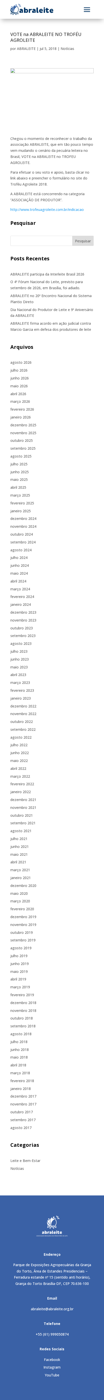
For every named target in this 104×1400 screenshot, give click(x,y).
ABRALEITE (26, 48)
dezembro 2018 (23, 1002)
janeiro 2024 (20, 604)
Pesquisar (83, 241)
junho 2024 (19, 565)
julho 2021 (19, 838)
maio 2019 (19, 971)
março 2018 (20, 1072)
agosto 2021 (21, 830)
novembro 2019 (23, 924)
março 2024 (20, 589)
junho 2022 (19, 752)
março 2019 (20, 987)
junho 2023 (19, 659)
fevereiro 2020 (22, 908)
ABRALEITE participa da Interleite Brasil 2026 (47, 274)
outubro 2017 (21, 1112)
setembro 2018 (23, 1026)
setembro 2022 (23, 729)
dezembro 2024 (23, 518)
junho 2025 (19, 471)
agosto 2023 (21, 643)
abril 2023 (18, 674)
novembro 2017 (23, 1104)
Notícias (67, 48)
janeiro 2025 (20, 510)
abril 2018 (18, 1065)
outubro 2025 (21, 440)
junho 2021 (19, 846)
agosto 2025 (21, 456)
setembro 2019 (23, 940)
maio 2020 (19, 893)
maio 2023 (19, 667)
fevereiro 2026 (22, 409)
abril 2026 (18, 393)
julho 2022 (19, 744)
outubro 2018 (21, 1018)
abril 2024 (18, 581)
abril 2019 (18, 979)
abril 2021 (18, 862)
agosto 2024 (21, 550)
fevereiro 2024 (22, 596)
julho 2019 (19, 955)
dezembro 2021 (23, 799)
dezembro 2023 (23, 612)
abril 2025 (18, 487)
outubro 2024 (21, 534)
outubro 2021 (21, 815)
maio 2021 (19, 854)
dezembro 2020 (23, 885)
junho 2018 (19, 1049)
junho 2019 (19, 963)
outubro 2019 (21, 932)
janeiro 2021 (20, 877)
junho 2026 (19, 378)
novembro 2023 (23, 620)
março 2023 (20, 682)
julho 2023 (19, 651)
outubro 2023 (21, 628)
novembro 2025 (23, 432)
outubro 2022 (21, 721)
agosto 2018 (21, 1033)
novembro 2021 (23, 807)
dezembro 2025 (23, 425)
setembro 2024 (23, 542)
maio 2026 (19, 386)
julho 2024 (19, 557)
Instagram (52, 1367)
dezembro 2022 (23, 706)
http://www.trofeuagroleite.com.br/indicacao (47, 209)
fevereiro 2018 (22, 1080)
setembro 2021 (23, 823)
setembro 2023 (23, 635)
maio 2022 (19, 760)
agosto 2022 (21, 737)
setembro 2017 (23, 1119)
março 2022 (20, 776)
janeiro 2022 (20, 791)
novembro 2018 (23, 1010)
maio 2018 (19, 1057)
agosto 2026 (21, 362)
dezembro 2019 (23, 916)
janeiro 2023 (20, 698)
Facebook (52, 1359)
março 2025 (20, 495)
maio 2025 (19, 479)
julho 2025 (19, 464)
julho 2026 (19, 370)
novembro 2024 (23, 526)
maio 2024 (19, 573)
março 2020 (20, 901)
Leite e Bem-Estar (25, 1160)
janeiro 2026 (20, 417)
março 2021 (20, 869)
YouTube (52, 1375)
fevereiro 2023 (22, 690)
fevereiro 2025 (22, 503)
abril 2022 (18, 768)
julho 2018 (19, 1041)
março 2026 (20, 401)
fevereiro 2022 (22, 783)
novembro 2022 (23, 713)
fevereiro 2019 (22, 994)
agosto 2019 (21, 948)
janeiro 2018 (20, 1088)
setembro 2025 (23, 448)
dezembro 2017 (23, 1096)
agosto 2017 (21, 1127)
